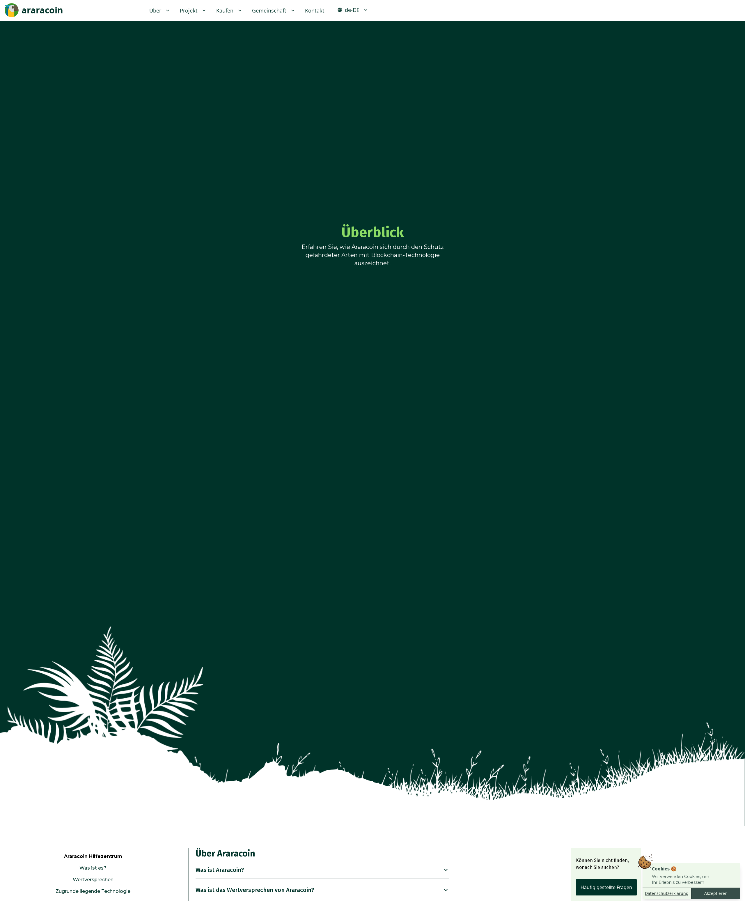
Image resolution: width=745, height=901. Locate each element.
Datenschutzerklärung (667, 893)
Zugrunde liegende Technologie (93, 891)
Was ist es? (93, 868)
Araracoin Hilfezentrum (93, 856)
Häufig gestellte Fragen (606, 887)
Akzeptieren (716, 893)
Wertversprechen (93, 879)
